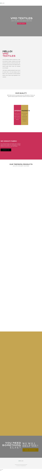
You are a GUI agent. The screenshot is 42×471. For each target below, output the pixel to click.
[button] (21, 23)
